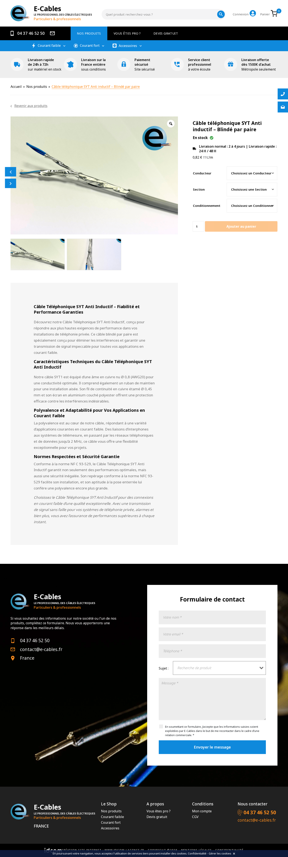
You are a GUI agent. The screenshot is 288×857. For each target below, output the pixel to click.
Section (199, 189)
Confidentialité (197, 853)
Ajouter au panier (241, 226)
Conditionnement (206, 205)
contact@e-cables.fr (41, 649)
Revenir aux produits (30, 106)
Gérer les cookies (220, 853)
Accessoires (128, 46)
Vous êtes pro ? (127, 33)
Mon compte (202, 811)
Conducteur (202, 173)
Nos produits (89, 33)
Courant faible (49, 45)
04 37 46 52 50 (30, 33)
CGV (195, 816)
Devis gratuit (165, 33)
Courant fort (89, 45)
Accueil (16, 86)
